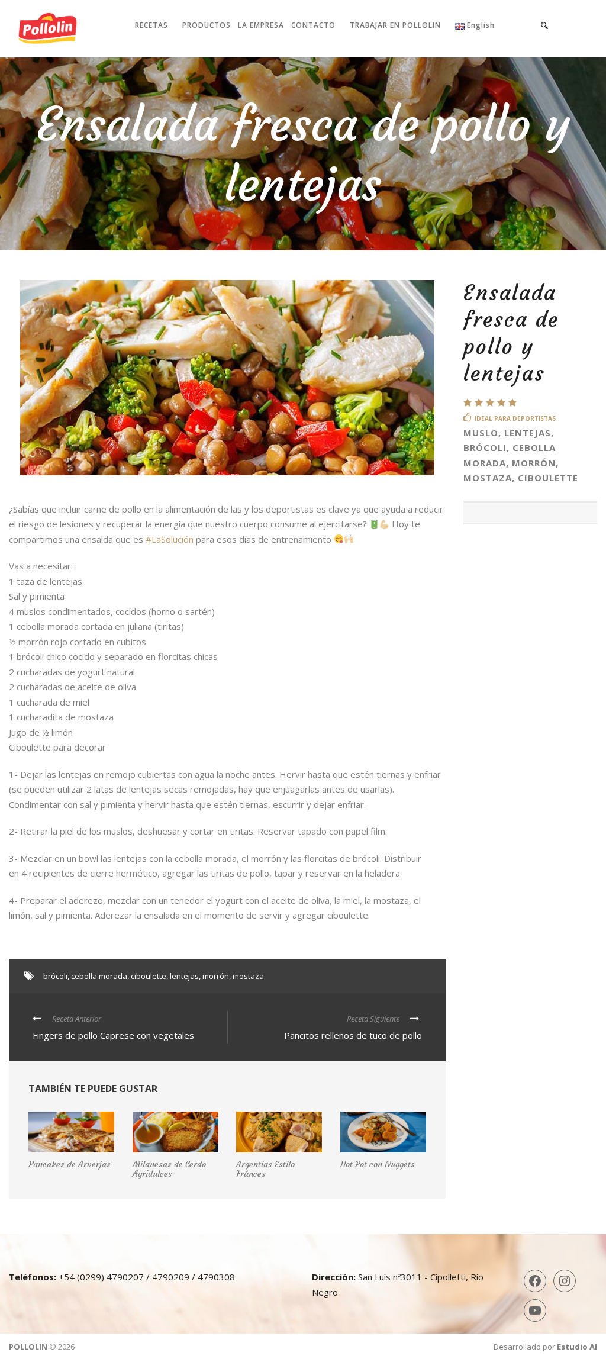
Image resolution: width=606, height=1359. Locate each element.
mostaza (248, 976)
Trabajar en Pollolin (395, 25)
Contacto (313, 25)
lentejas (184, 976)
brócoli (55, 976)
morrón (215, 976)
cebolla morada (99, 976)
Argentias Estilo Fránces (265, 1169)
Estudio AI (577, 1346)
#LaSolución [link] (170, 539)
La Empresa (261, 25)
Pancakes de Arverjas (69, 1164)
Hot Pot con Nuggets (377, 1164)
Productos (206, 25)
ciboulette (148, 976)
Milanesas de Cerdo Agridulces (169, 1169)
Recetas (151, 25)
